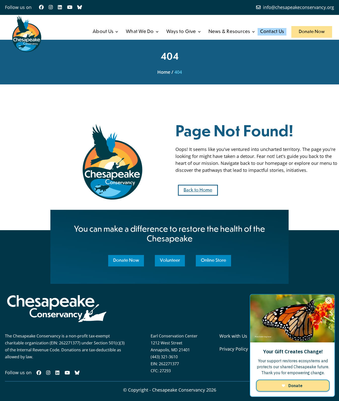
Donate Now (312, 32)
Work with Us (233, 336)
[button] (105, 32)
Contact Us (272, 31)
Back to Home (198, 190)
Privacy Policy (233, 349)
